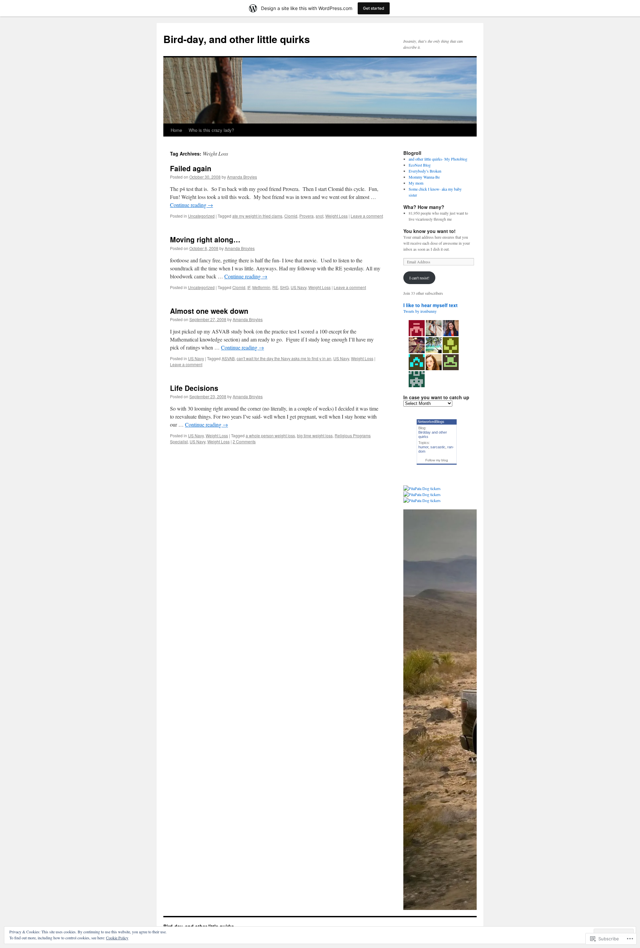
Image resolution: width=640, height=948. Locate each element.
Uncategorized (201, 216)
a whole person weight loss (270, 435)
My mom (416, 183)
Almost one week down (209, 311)
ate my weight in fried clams (257, 216)
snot (319, 216)
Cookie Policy (117, 937)
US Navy (298, 287)
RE (275, 287)
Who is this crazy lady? (211, 130)
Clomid (290, 216)
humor (423, 447)
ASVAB (228, 358)
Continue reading (191, 204)
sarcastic (437, 447)
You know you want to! (429, 231)
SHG (284, 287)
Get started (373, 8)
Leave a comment (367, 216)
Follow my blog (436, 460)
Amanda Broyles (242, 177)
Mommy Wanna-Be (424, 177)
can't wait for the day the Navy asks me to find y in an (284, 358)
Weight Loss (336, 216)
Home (176, 130)
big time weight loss (315, 435)
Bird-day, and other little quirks (236, 39)
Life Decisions (194, 388)
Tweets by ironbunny (420, 311)
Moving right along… (205, 239)
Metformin (261, 287)
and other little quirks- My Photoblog (438, 159)
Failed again (190, 168)
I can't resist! (419, 277)
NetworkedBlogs (431, 422)
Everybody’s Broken (425, 171)
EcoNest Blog (420, 165)
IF (248, 287)
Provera (306, 216)
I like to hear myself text (430, 305)
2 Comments (244, 441)
